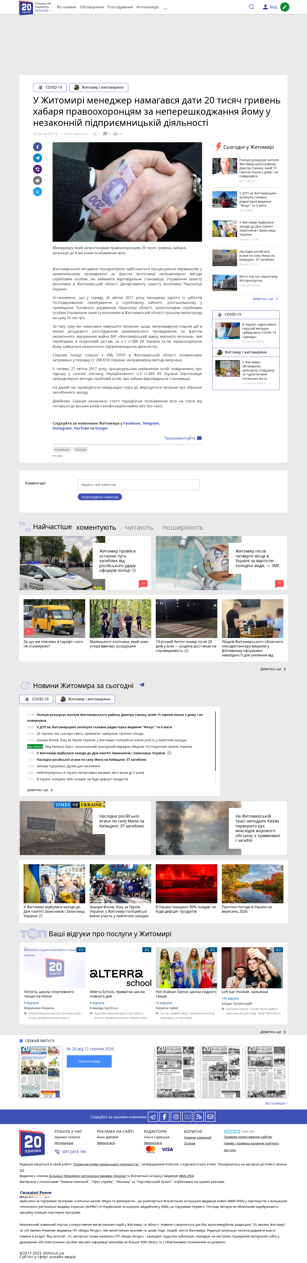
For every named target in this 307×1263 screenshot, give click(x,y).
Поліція (80, 449)
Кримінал (62, 449)
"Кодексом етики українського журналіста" (106, 1164)
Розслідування (120, 6)
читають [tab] (139, 527)
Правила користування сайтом (248, 1137)
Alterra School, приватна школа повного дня (117, 993)
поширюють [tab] (182, 527)
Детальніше (64, 1143)
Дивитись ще (266, 299)
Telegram (150, 423)
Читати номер (89, 1061)
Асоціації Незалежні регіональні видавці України (88, 1176)
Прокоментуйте (183, 438)
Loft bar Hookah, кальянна (245, 991)
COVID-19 (54, 87)
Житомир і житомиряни (103, 87)
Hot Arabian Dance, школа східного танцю (186, 993)
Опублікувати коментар (99, 497)
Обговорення (92, 6)
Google (101, 428)
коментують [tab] (96, 527)
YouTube (81, 428)
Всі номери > (276, 1103)
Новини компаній (197, 1137)
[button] (142, 685)
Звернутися (106, 1143)
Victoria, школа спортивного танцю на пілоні (49, 993)
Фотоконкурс (148, 6)
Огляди (189, 1143)
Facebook (131, 423)
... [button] (165, 7)
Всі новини (66, 6)
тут (22, 1170)
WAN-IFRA (186, 1176)
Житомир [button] (42, 10)
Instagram (62, 428)
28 (117, 134)
